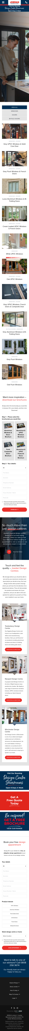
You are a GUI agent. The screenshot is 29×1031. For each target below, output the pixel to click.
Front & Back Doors (14, 913)
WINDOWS (14, 111)
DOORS (14, 115)
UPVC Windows (14, 905)
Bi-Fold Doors (15, 917)
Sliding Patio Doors (14, 925)
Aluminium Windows (14, 909)
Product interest (7, 902)
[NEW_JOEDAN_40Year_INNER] (14, 801)
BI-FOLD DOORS (14, 119)
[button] (13, 649)
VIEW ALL (14, 107)
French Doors (14, 921)
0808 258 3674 (18, 964)
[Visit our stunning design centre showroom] (14, 780)
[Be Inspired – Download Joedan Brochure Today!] (14, 821)
